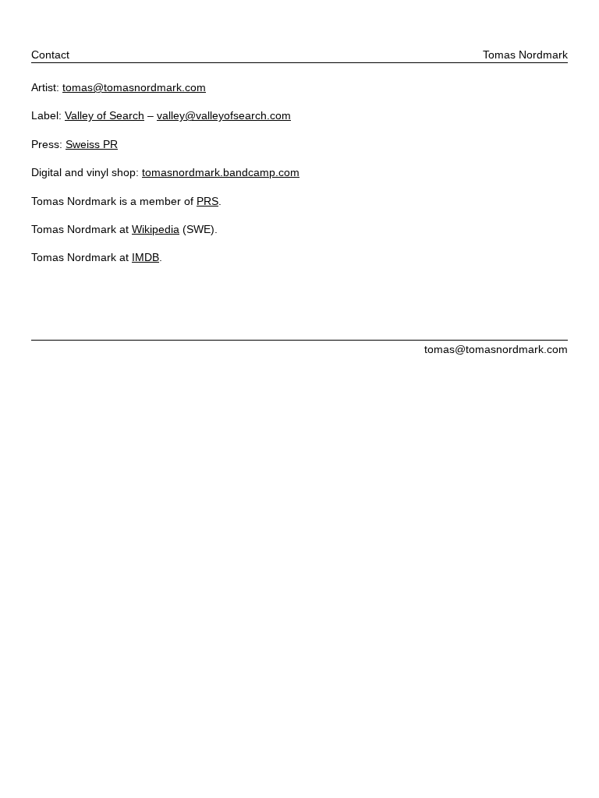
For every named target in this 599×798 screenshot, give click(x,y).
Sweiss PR (92, 144)
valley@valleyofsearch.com (224, 115)
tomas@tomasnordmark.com (134, 87)
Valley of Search (104, 115)
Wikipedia (155, 229)
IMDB (145, 257)
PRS (207, 201)
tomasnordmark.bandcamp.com (221, 172)
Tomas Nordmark (525, 54)
